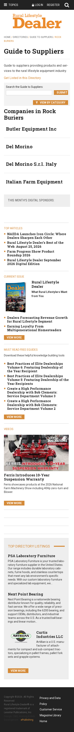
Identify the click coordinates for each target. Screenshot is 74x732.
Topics (13, 4)
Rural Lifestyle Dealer (45, 284)
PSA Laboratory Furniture (31, 555)
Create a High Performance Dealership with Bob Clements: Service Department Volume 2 (32, 404)
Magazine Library (50, 715)
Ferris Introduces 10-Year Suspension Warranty (27, 477)
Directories (20, 37)
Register (53, 4)
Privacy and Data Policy (50, 698)
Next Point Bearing (25, 594)
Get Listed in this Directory (22, 78)
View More (14, 337)
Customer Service (51, 709)
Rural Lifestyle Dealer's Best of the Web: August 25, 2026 (35, 244)
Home (7, 37)
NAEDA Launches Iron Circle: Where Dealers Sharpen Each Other (36, 236)
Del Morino (19, 146)
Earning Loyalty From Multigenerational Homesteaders (34, 328)
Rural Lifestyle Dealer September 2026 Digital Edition (34, 262)
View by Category (52, 102)
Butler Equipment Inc (31, 129)
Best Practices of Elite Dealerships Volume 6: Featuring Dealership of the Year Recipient (35, 367)
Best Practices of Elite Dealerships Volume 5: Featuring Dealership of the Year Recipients (38, 379)
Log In (39, 4)
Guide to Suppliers (41, 37)
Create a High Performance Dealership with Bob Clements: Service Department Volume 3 (32, 392)
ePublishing (27, 719)
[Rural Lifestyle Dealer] (16, 297)
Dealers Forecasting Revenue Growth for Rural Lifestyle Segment (37, 319)
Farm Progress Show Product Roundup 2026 (30, 253)
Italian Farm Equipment (34, 182)
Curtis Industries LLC (49, 634)
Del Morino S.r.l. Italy (31, 164)
